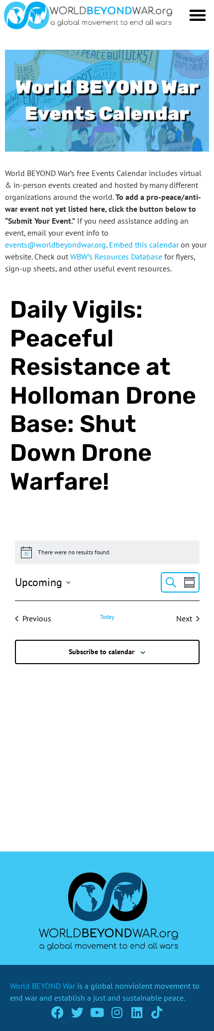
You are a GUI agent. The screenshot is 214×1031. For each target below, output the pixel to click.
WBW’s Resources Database (116, 256)
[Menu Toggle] (198, 15)
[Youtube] (97, 1012)
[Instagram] (117, 1012)
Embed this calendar (144, 245)
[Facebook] (57, 1012)
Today (107, 616)
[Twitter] (77, 1012)
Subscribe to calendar (101, 651)
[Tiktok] (157, 1012)
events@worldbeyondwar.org (55, 245)
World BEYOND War (42, 986)
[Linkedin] (137, 1012)
